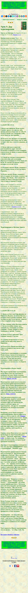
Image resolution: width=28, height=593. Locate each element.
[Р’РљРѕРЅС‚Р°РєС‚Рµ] (2, 16)
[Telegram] (15, 16)
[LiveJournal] (11, 16)
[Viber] (17, 16)
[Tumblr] (22, 16)
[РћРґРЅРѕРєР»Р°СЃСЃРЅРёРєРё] (4, 16)
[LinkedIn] (24, 16)
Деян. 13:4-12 (10, 394)
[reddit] (26, 16)
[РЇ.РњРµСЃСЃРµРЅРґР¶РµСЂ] (13, 16)
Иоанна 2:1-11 (16, 206)
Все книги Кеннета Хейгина (10, 534)
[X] (6, 16)
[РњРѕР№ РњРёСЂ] (8, 16)
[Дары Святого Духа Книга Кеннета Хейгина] (10, 23)
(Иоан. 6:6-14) (11, 378)
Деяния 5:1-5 (17, 35)
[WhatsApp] (19, 16)
